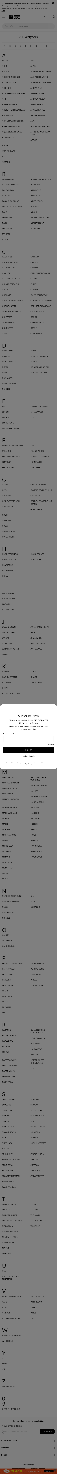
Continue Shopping (28, 756)
